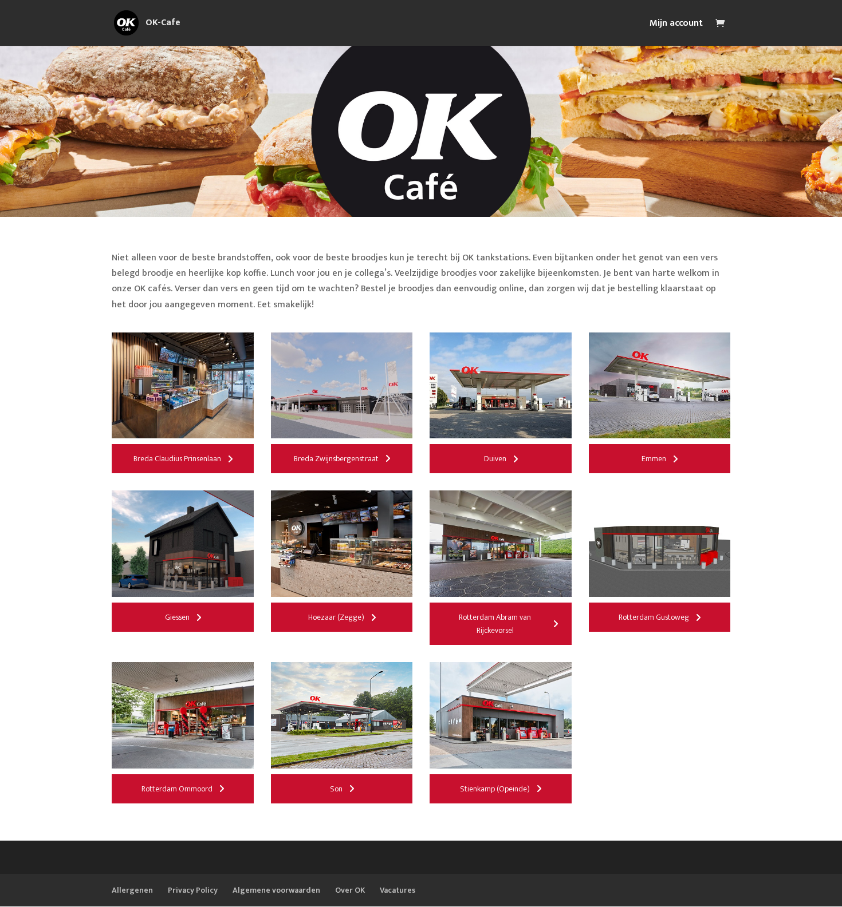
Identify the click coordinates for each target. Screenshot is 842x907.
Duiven (495, 458)
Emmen (654, 458)
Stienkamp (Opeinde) (495, 788)
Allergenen (132, 890)
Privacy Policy (193, 890)
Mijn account (676, 25)
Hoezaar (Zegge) (336, 617)
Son (336, 788)
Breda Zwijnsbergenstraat (336, 458)
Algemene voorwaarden (276, 890)
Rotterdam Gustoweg (654, 617)
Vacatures (397, 890)
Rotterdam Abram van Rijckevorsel (495, 624)
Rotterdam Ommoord (177, 788)
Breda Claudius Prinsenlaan (177, 458)
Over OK (350, 890)
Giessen (177, 617)
